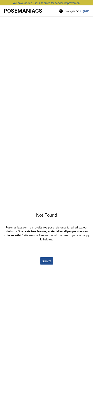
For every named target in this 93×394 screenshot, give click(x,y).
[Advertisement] (46, 31)
